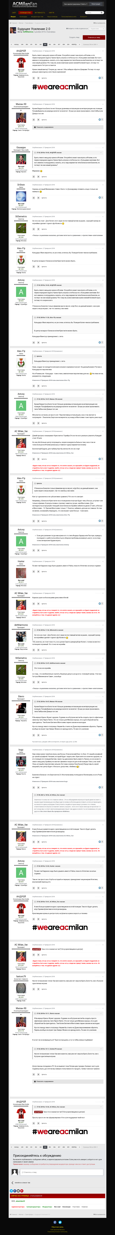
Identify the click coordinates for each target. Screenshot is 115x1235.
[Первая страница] (11, 44)
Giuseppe (21, 147)
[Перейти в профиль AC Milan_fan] (21, 443)
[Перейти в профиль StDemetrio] (21, 228)
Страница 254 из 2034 (90, 44)
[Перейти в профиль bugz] (21, 761)
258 (64, 44)
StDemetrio (21, 216)
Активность (40, 13)
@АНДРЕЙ (36, 949)
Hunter (21, 561)
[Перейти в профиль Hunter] (21, 573)
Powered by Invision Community (57, 1232)
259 (68, 44)
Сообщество (25, 13)
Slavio (21, 696)
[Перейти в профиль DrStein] (21, 196)
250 (27, 44)
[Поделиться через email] (18, 1190)
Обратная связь (57, 1227)
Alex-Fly (21, 248)
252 (36, 44)
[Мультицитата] (38, 78)
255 (50, 44)
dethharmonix (21, 625)
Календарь (23, 16)
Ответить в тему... (31, 1172)
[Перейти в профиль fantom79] (21, 988)
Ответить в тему (94, 37)
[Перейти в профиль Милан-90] (21, 118)
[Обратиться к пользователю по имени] (33, 78)
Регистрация (96, 4)
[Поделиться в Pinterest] (21, 1190)
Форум (13, 16)
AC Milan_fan (21, 431)
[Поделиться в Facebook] (14, 1190)
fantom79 (21, 976)
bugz (21, 749)
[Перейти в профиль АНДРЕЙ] (21, 63)
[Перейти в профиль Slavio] (21, 708)
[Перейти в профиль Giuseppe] (21, 159)
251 (31, 44)
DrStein (21, 184)
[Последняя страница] (79, 44)
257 (59, 44)
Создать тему (74, 37)
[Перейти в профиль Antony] (21, 292)
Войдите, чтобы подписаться (78, 28)
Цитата (44, 78)
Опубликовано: (43, 51)
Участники (76, 1207)
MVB (13, 1201)
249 (22, 44)
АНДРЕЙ (21, 51)
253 (41, 44)
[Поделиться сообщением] (102, 51)
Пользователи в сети (68, 16)
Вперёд (74, 44)
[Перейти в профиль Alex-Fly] (21, 260)
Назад (16, 44)
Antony (21, 280)
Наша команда (52, 16)
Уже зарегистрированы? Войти (75, 4)
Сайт (14, 13)
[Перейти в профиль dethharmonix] (21, 637)
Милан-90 (21, 104)
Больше (83, 16)
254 (45, 44)
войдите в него (93, 1159)
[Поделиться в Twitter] (11, 1190)
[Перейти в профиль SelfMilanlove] (13, 30)
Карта (51, 13)
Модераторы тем (37, 16)
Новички (85, 1207)
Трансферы (51, 32)
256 (54, 44)
